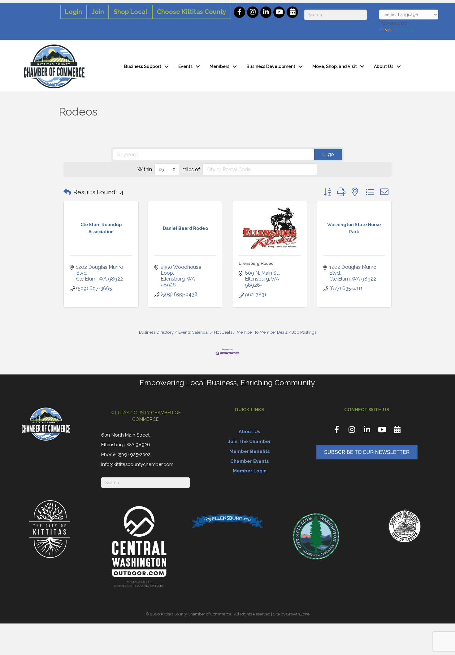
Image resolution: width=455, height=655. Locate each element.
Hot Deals (223, 332)
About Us (383, 66)
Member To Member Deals (262, 332)
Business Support (142, 66)
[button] (67, 192)
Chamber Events (249, 461)
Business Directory (156, 332)
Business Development (270, 66)
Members (219, 66)
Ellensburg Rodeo (256, 263)
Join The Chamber (249, 441)
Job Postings (304, 332)
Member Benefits (249, 451)
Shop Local (130, 11)
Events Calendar (193, 332)
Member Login (249, 471)
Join (98, 11)
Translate (403, 30)
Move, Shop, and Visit (334, 66)
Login (73, 11)
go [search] (331, 154)
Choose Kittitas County (191, 11)
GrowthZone (298, 614)
